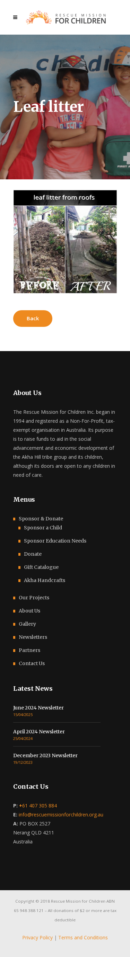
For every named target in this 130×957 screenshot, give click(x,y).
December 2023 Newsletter (45, 755)
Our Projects (34, 597)
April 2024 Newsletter (39, 731)
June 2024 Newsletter (38, 708)
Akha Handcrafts (44, 580)
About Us (29, 611)
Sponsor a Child (43, 528)
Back (33, 318)
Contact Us (32, 663)
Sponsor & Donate (41, 519)
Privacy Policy (37, 937)
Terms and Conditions (83, 937)
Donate (33, 554)
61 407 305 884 (38, 805)
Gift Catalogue (41, 567)
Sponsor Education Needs (55, 541)
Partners (29, 650)
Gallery (27, 624)
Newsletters (33, 637)
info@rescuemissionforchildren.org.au (61, 814)
